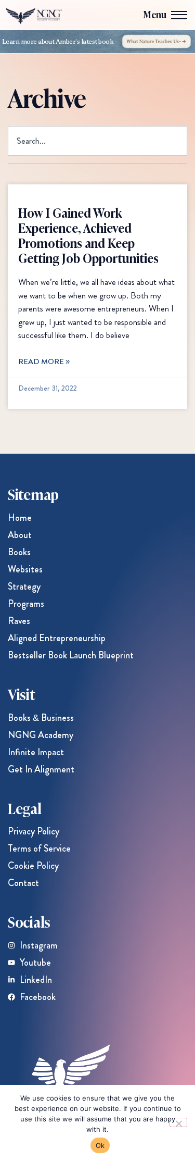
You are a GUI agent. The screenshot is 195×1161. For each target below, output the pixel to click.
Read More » (44, 361)
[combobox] (97, 141)
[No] (178, 1122)
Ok (100, 1145)
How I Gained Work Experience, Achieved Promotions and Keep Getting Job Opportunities (88, 234)
